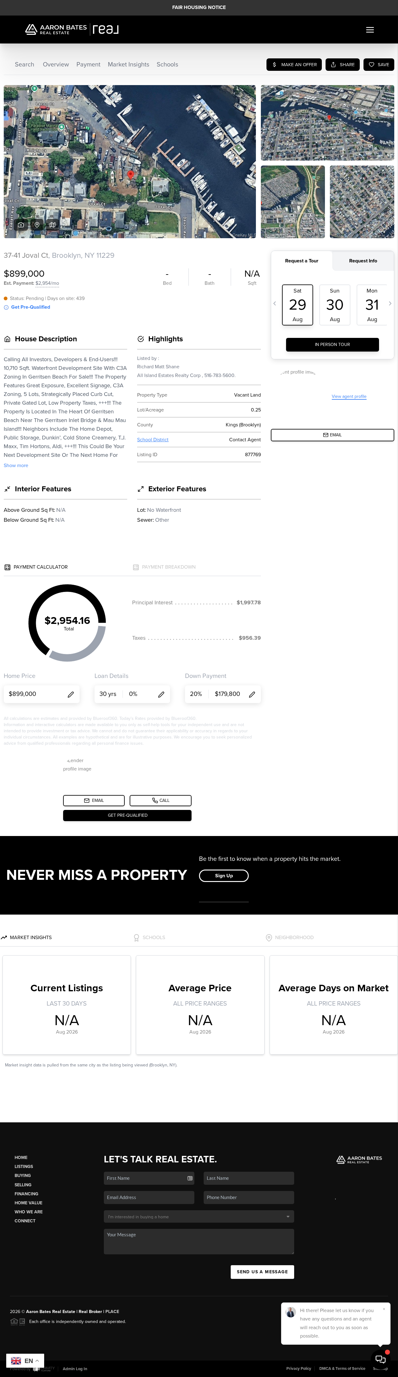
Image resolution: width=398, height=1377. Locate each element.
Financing (26, 1194)
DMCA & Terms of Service (342, 1368)
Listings (24, 1166)
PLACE (112, 1311)
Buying (23, 1175)
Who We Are (29, 1212)
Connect (25, 1221)
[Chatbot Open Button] (381, 1360)
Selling (23, 1185)
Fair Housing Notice (199, 7)
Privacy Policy (298, 1368)
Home (21, 1157)
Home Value (28, 1203)
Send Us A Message (262, 1272)
